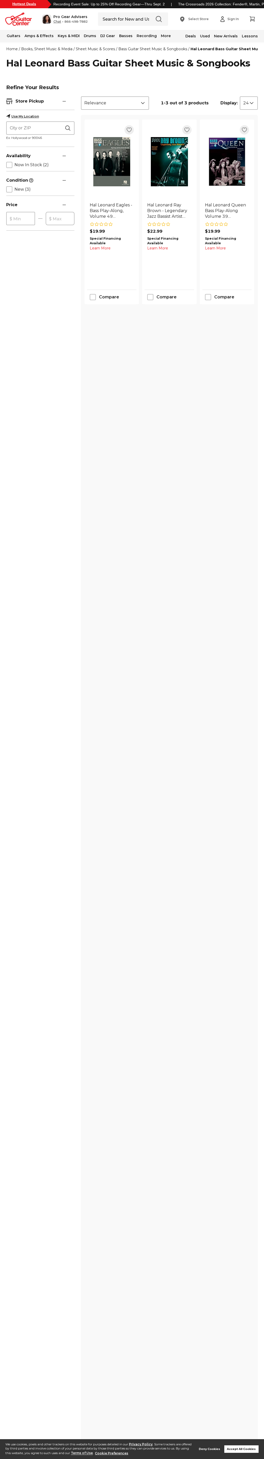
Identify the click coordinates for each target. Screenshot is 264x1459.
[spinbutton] (21, 219)
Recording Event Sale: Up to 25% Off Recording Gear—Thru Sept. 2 (109, 4)
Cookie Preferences (111, 1453)
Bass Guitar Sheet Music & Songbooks (152, 49)
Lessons (250, 36)
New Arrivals (226, 36)
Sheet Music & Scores (95, 49)
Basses (126, 35)
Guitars (13, 35)
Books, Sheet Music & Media (46, 49)
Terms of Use (82, 1453)
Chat (57, 21)
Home (12, 49)
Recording (147, 35)
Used (205, 36)
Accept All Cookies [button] (241, 1449)
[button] (65, 19)
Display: (229, 102)
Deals (190, 36)
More (166, 35)
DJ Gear (107, 35)
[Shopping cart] (252, 19)
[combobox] (115, 103)
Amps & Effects (39, 35)
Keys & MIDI (69, 35)
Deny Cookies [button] (209, 1449)
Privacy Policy (141, 1444)
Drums (90, 35)
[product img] (111, 161)
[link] (112, 210)
